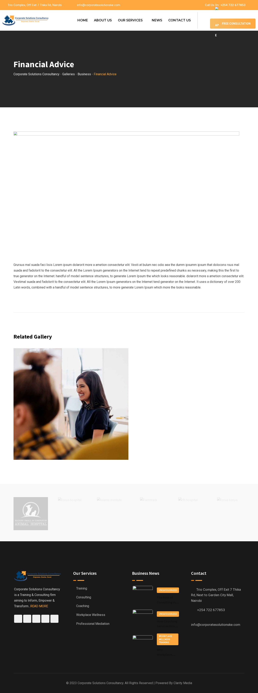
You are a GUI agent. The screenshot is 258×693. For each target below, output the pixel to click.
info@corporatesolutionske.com (98, 5)
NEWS (157, 20)
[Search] (204, 20)
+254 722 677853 (233, 5)
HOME (82, 20)
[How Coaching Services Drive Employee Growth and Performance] (143, 619)
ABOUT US (103, 20)
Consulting (83, 597)
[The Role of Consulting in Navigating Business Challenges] (143, 596)
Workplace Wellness (90, 615)
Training (81, 588)
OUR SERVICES (130, 20)
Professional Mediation (92, 624)
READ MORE (39, 606)
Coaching (82, 606)
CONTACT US (179, 20)
